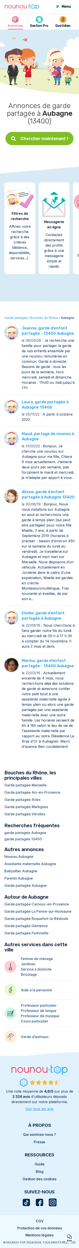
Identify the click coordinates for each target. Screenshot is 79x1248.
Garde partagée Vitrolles (24, 814)
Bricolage (29, 974)
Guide (40, 1164)
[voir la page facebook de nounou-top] (39, 1202)
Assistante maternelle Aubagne (30, 864)
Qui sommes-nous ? (39, 1134)
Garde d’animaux (35, 1037)
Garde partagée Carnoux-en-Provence (36, 904)
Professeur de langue (38, 1010)
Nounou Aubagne (18, 856)
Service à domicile (36, 969)
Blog (39, 1171)
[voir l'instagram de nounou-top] (53, 1202)
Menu (66, 6)
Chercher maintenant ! (44, 138)
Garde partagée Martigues (26, 807)
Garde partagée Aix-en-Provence (32, 792)
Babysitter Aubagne (20, 871)
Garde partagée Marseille (25, 785)
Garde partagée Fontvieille (26, 933)
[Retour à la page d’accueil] (22, 7)
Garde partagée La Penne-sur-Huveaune (38, 911)
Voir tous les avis (39, 1109)
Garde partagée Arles (22, 799)
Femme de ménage (37, 958)
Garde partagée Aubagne (25, 885)
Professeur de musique (40, 1016)
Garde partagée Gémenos (26, 926)
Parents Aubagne (18, 878)
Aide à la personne (36, 990)
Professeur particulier (39, 1005)
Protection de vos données (39, 1228)
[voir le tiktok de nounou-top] (26, 1202)
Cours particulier (34, 1021)
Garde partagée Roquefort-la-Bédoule (36, 918)
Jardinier (28, 964)
